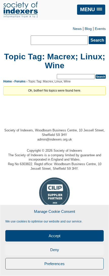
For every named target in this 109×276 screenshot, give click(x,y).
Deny (54, 250)
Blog (88, 29)
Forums (20, 81)
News (77, 29)
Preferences (54, 264)
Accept (54, 236)
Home (7, 81)
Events (100, 29)
